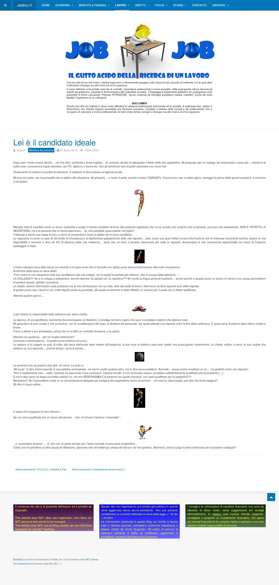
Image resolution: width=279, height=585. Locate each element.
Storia (178, 5)
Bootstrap (18, 559)
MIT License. (92, 559)
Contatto (199, 5)
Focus (160, 5)
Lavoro (121, 5)
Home (46, 5)
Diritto (141, 5)
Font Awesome (21, 563)
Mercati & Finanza (93, 5)
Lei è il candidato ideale (54, 142)
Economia (63, 5)
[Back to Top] (271, 497)
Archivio (219, 5)
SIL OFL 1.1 (56, 563)
